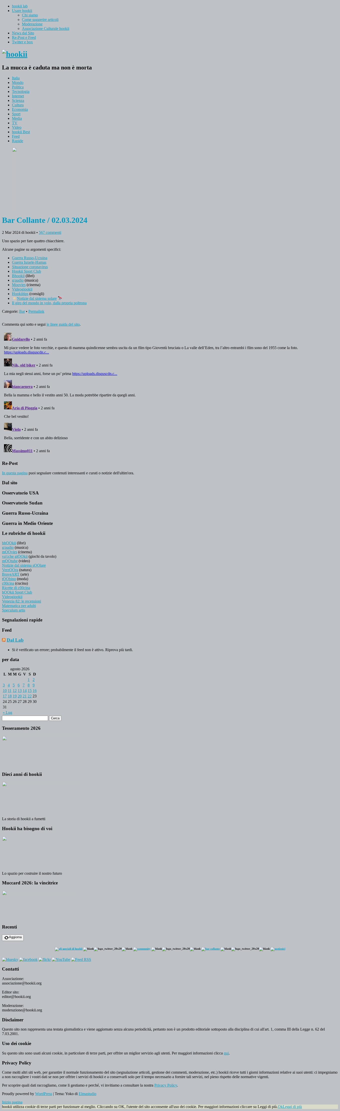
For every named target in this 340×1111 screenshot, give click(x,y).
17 (5, 696)
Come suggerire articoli (40, 19)
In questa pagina (15, 473)
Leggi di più (292, 1107)
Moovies (19, 285)
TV (14, 123)
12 (15, 690)
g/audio (18, 280)
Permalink (36, 311)
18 (10, 696)
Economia (20, 109)
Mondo (17, 82)
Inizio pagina (12, 1102)
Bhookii (18, 276)
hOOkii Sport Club (17, 592)
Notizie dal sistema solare (37, 298)
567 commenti (50, 232)
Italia (16, 78)
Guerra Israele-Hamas (29, 262)
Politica (18, 87)
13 (20, 690)
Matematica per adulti (19, 606)
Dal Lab (15, 640)
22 (30, 696)
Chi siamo (30, 15)
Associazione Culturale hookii (45, 28)
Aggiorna (15, 937)
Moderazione (32, 24)
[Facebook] (28, 959)
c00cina (8, 583)
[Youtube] (61, 959)
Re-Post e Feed (24, 37)
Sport (16, 114)
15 (30, 690)
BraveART (10, 574)
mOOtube (10, 561)
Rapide (17, 141)
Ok (280, 1107)
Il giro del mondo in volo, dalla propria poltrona (49, 303)
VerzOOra (10, 570)
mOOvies (9, 552)
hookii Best (21, 132)
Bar (22, 311)
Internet (18, 96)
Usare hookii (22, 10)
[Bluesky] (10, 959)
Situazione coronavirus (30, 267)
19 (15, 696)
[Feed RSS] (81, 959)
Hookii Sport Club (26, 271)
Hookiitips (20, 294)
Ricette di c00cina (16, 588)
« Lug (7, 712)
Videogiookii (22, 289)
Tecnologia (20, 91)
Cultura (18, 105)
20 (20, 696)
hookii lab (20, 6)
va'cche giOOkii (15, 556)
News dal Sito (23, 33)
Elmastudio (87, 1094)
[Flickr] (45, 959)
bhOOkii (9, 543)
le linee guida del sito (63, 324)
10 (5, 690)
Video (16, 127)
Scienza (18, 100)
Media (17, 118)
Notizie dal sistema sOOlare (24, 565)
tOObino (9, 579)
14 (25, 690)
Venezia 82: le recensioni (21, 601)
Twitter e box (22, 42)
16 (35, 690)
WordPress (43, 1094)
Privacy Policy (165, 1085)
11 (9, 690)
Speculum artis (13, 610)
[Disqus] (170, 393)
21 (25, 696)
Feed (16, 136)
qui (226, 1053)
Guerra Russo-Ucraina (29, 258)
